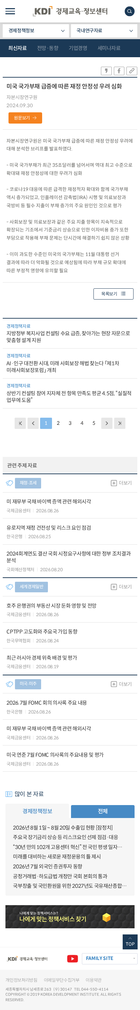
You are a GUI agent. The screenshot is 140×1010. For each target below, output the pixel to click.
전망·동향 (47, 48)
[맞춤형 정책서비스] (69, 916)
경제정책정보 (21, 31)
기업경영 (78, 48)
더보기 (125, 483)
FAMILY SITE (99, 958)
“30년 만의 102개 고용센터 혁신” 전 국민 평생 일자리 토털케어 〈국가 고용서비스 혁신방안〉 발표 (70, 847)
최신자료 (17, 48)
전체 (103, 811)
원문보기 (22, 118)
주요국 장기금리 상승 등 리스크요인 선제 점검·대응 (65, 837)
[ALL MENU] (10, 11)
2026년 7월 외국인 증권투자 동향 (47, 866)
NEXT (106, 423)
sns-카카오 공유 (106, 71)
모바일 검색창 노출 (130, 11)
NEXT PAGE (119, 423)
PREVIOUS (33, 423)
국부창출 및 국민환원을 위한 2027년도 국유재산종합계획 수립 (70, 886)
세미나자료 (109, 48)
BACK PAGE (20, 423)
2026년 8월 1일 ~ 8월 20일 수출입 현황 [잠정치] (62, 827)
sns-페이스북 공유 (119, 71)
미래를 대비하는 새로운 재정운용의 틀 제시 (57, 856)
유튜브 (72, 958)
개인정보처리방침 (21, 980)
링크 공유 (131, 71)
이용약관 (94, 980)
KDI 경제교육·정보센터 (70, 11)
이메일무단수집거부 (62, 980)
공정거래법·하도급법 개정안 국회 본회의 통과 (60, 876)
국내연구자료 (89, 31)
